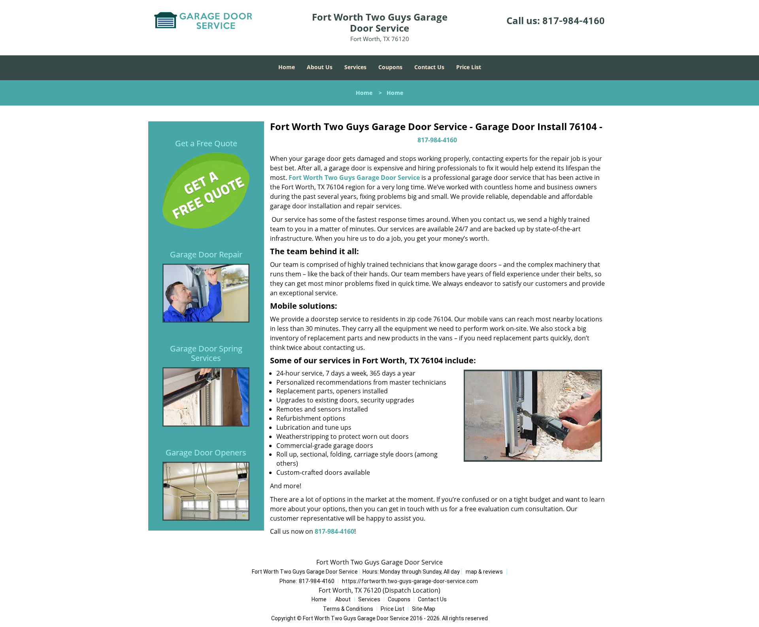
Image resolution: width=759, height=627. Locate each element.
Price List (468, 67)
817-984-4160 (573, 20)
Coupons (390, 67)
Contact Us (429, 67)
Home (286, 67)
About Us (319, 67)
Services (355, 67)
